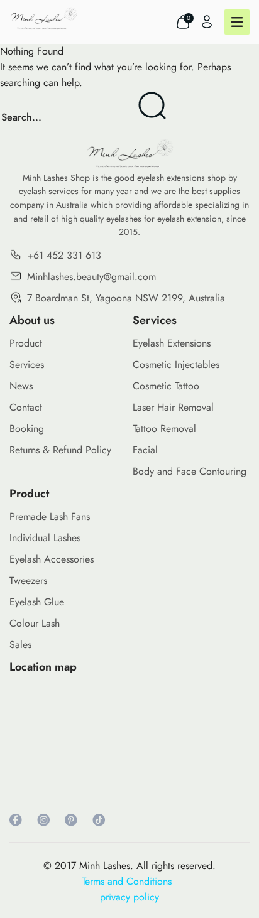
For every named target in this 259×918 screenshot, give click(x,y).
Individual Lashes (44, 538)
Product (25, 343)
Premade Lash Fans (49, 516)
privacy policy (129, 897)
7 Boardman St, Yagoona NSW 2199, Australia (126, 298)
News (21, 386)
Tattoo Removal (164, 428)
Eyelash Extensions (172, 343)
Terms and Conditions (130, 881)
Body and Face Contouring (189, 471)
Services (26, 364)
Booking (26, 428)
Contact (25, 407)
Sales (20, 644)
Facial (145, 450)
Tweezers (28, 580)
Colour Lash (34, 623)
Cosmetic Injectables (176, 364)
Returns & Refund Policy (60, 450)
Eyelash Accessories (51, 559)
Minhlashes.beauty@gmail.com (91, 276)
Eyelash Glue (36, 602)
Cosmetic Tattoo (166, 386)
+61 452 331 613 (64, 255)
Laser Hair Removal (173, 407)
